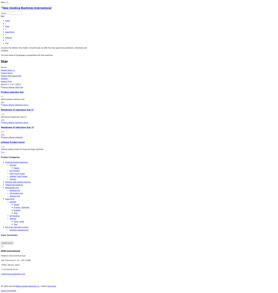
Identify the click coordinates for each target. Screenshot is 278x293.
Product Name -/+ (8, 70)
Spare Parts (9, 32)
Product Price (6, 81)
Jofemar (8, 37)
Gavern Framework (8, 290)
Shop (7, 26)
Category (4, 78)
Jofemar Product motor (13, 142)
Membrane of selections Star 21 (17, 109)
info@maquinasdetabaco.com (13, 273)
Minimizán (51, 286)
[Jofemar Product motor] (12, 137)
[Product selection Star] (12, 87)
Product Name (6, 73)
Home (7, 20)
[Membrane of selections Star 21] (14, 104)
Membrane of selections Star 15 (17, 127)
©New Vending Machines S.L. (28, 286)
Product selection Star (12, 92)
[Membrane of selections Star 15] (14, 122)
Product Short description (11, 75)
